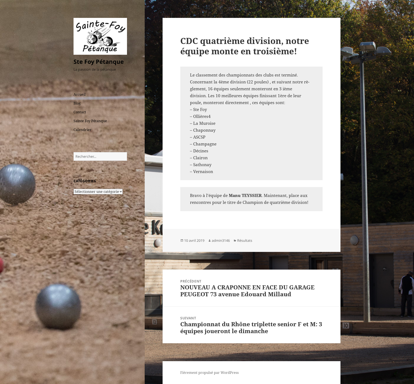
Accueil (80, 94)
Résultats (244, 240)
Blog (77, 103)
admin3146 (221, 240)
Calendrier (82, 129)
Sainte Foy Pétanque (90, 121)
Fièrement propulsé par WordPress (209, 372)
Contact (80, 112)
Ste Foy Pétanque (99, 62)
